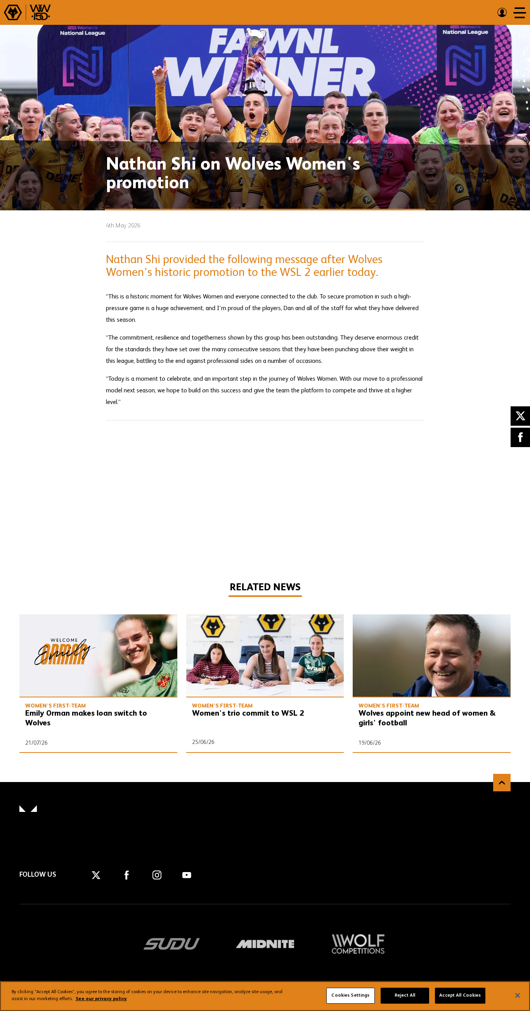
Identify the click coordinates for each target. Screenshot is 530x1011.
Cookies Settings (350, 995)
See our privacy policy (101, 999)
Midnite (265, 943)
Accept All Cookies (460, 995)
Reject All (405, 995)
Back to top (502, 782)
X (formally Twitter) (520, 416)
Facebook (520, 437)
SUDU (172, 943)
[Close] (517, 995)
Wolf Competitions (358, 943)
